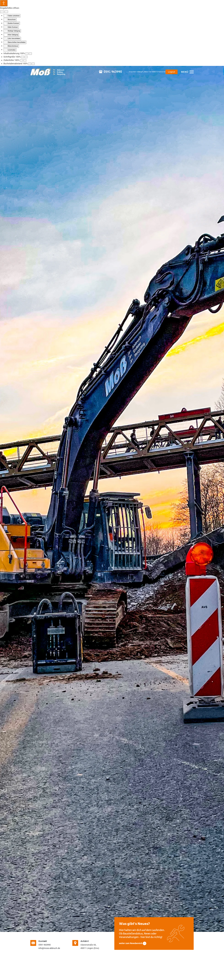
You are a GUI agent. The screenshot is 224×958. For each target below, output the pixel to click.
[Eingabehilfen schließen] (6, 11)
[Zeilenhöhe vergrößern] (24, 60)
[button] (187, 72)
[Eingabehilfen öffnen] (3, 3)
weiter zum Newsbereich (131, 943)
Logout (171, 72)
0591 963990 (113, 72)
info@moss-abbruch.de (49, 948)
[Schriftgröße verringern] (22, 57)
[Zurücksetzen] (2, 11)
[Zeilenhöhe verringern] (21, 60)
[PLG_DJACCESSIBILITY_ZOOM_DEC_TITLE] (26, 53)
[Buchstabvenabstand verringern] (29, 64)
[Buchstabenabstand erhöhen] (33, 64)
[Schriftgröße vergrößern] (26, 57)
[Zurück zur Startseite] (47, 72)
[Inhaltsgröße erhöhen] (30, 53)
